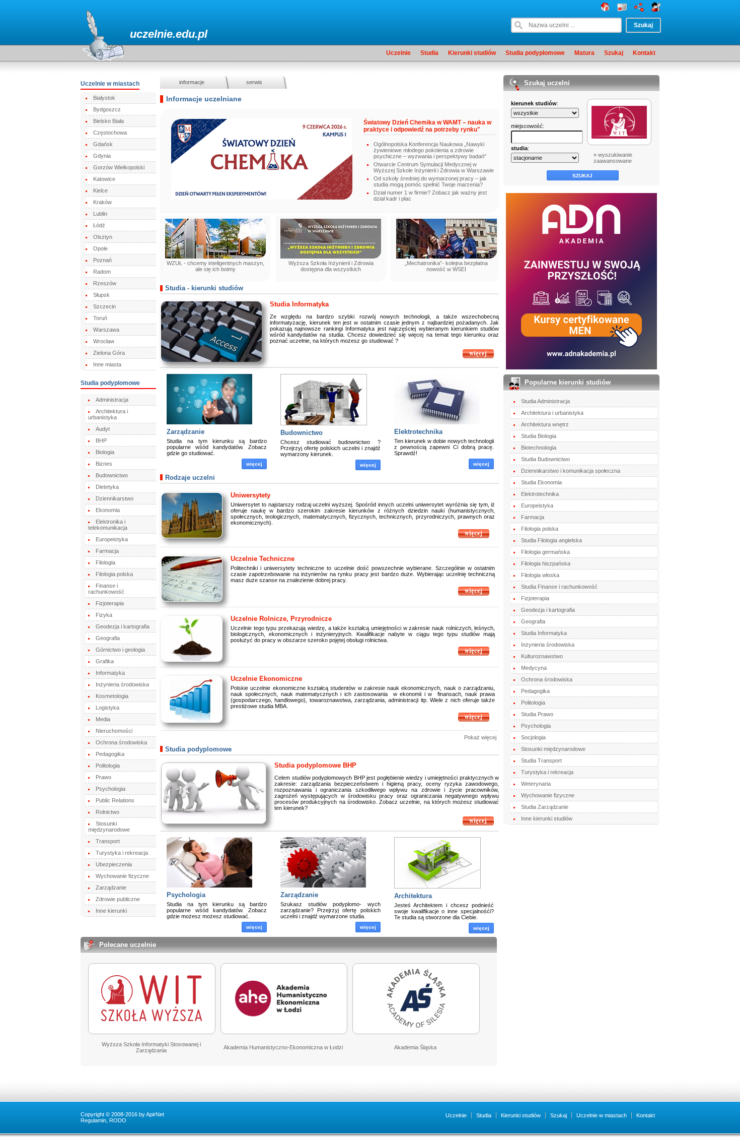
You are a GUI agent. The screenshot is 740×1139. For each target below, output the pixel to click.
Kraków (102, 202)
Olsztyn (102, 237)
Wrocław (103, 341)
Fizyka (104, 615)
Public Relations (115, 800)
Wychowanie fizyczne (122, 876)
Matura (584, 52)
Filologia (105, 562)
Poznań (102, 260)
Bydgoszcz (107, 109)
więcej (254, 464)
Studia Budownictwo (545, 459)
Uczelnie (398, 52)
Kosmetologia (112, 696)
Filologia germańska (545, 552)
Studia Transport (541, 760)
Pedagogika (110, 754)
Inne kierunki (111, 911)
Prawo (103, 777)
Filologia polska (114, 574)
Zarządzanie (111, 887)
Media (103, 719)
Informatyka (110, 673)
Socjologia (533, 737)
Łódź (99, 225)
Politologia (108, 766)
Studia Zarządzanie (544, 807)
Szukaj (613, 52)
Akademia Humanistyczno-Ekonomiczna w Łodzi (283, 1047)
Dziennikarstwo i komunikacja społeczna (570, 471)
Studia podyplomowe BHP (315, 765)
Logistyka (107, 708)
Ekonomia (108, 510)
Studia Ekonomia (541, 482)
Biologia (105, 452)
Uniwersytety (250, 495)
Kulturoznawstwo (542, 656)
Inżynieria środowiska (122, 684)
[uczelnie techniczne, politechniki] (474, 594)
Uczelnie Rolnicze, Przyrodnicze (281, 618)
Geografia (108, 638)
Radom (102, 272)
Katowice (104, 179)
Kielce (100, 190)
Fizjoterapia (110, 603)
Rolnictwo (107, 812)
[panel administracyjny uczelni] (656, 10)
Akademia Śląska (415, 1047)
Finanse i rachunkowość (106, 589)
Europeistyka (112, 539)
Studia (429, 52)
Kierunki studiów (472, 52)
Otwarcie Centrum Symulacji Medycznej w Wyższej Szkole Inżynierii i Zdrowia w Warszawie (434, 167)
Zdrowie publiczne (118, 899)
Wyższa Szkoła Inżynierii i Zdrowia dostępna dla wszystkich (331, 266)
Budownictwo (112, 475)
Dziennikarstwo (114, 498)
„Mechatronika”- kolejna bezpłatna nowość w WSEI (446, 266)
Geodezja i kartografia (123, 626)
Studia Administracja (545, 401)
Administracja (112, 400)
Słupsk (101, 295)
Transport (108, 841)
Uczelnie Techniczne (262, 558)
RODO (117, 1120)
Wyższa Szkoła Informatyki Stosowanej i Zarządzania (151, 1047)
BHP (101, 440)
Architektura (413, 896)
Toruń (100, 318)
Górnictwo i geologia (120, 650)
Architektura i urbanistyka (108, 414)
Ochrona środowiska (121, 742)
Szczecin (104, 306)
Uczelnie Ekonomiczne (266, 678)
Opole (100, 248)
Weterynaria (536, 784)
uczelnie (151, 34)
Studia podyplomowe (535, 52)
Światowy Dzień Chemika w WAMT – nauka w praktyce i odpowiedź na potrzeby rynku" (427, 126)
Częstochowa (110, 133)
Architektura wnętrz (545, 424)
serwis (254, 82)
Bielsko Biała (108, 121)
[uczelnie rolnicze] (474, 654)
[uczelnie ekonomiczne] (474, 720)
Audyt (103, 429)
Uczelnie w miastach (601, 1115)
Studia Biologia (538, 436)
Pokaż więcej (480, 737)
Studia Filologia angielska (551, 540)
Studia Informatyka (299, 304)
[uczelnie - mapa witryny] (639, 10)
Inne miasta (107, 364)
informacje (191, 82)
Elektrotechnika (418, 431)
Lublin (100, 214)
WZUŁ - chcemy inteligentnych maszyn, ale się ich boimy (215, 266)
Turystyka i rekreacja (122, 853)
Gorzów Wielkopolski (118, 167)
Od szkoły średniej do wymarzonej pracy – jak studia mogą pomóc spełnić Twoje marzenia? (430, 181)
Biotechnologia (538, 448)
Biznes (104, 464)
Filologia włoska (540, 575)
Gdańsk (103, 144)
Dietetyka (107, 487)
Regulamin (93, 1120)
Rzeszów (104, 283)
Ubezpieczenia (114, 864)
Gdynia (102, 156)
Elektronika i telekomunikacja (107, 525)
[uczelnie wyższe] (605, 10)
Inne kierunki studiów (546, 818)
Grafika (105, 661)
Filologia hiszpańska (545, 563)
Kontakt (644, 52)
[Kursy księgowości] (581, 281)
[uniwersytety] (474, 537)
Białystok (104, 98)
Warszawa (106, 330)
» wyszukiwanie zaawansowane (613, 158)
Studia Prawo (537, 714)
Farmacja (107, 551)
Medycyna (534, 668)
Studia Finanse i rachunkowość (559, 587)
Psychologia (110, 789)
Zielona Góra (109, 353)
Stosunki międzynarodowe (109, 826)
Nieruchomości (114, 731)
